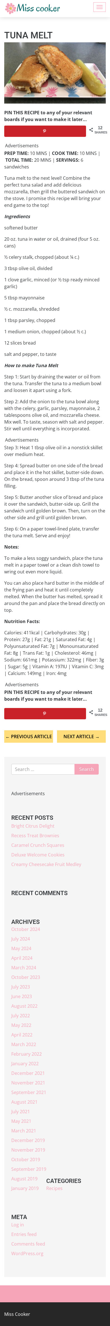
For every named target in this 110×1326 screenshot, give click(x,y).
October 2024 (25, 929)
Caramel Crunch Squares (37, 845)
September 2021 (28, 1092)
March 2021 (23, 1131)
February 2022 (26, 1054)
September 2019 (28, 1169)
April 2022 (21, 1035)
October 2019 (25, 1159)
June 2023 (21, 996)
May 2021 (21, 1121)
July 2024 (20, 939)
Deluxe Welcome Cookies (38, 855)
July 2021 (20, 1111)
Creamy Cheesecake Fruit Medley (46, 864)
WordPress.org (27, 1253)
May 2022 (21, 1025)
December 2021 (28, 1073)
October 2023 (25, 977)
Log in (17, 1225)
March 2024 (23, 968)
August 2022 (24, 1006)
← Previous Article (28, 736)
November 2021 (28, 1083)
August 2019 (24, 1179)
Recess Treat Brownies (35, 835)
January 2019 (25, 1188)
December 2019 (28, 1140)
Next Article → (81, 736)
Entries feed (24, 1234)
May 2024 (21, 948)
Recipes (54, 1188)
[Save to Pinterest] (45, 131)
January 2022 (25, 1063)
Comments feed (28, 1244)
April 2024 (21, 958)
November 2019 (28, 1150)
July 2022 (20, 1015)
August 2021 (24, 1102)
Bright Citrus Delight (32, 826)
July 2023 (20, 987)
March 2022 (23, 1044)
